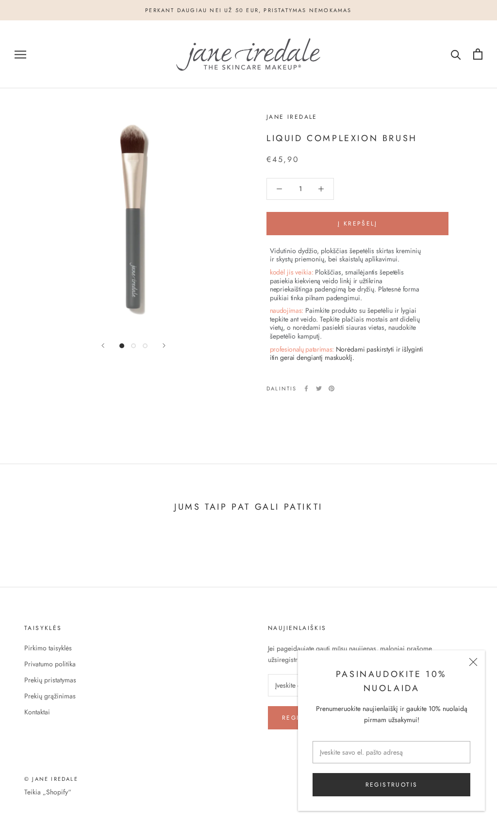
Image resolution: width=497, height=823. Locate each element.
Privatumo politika (50, 664)
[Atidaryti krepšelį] (477, 54)
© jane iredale (51, 779)
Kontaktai (37, 712)
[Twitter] (319, 388)
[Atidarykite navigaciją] (20, 54)
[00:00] (133, 221)
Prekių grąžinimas (50, 696)
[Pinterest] (331, 388)
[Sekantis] (164, 345)
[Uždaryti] (473, 662)
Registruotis (391, 784)
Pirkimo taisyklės (48, 648)
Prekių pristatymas (50, 680)
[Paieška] (456, 54)
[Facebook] (306, 388)
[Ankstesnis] (102, 345)
